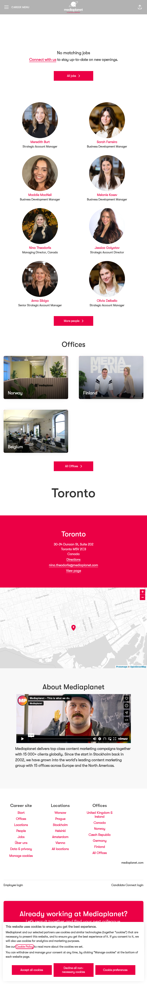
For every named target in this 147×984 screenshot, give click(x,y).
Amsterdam (60, 837)
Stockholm (60, 825)
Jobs (21, 837)
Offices (21, 819)
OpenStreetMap (138, 666)
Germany (99, 840)
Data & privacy (21, 849)
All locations (60, 849)
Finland (99, 847)
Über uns (21, 843)
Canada (100, 823)
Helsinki (60, 831)
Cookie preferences (115, 970)
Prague (60, 819)
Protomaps (121, 666)
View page (73, 570)
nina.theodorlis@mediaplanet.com (73, 565)
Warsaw (60, 812)
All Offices (100, 853)
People (21, 831)
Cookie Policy (24, 946)
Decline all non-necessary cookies (73, 970)
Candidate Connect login (127, 885)
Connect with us (42, 59)
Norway (99, 828)
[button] (140, 7)
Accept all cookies (31, 970)
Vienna (60, 843)
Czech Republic (100, 835)
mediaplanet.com (132, 862)
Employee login (13, 885)
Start (21, 812)
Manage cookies (21, 856)
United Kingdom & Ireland (100, 814)
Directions (73, 559)
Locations (21, 825)
